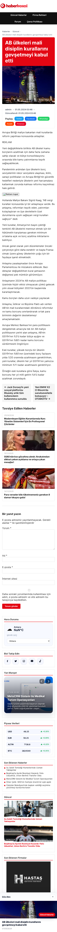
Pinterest (20, 124)
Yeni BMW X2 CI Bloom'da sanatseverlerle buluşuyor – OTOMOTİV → (43, 393)
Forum (18, 21)
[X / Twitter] (15, 661)
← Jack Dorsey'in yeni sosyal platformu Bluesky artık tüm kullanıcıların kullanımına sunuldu (16, 393)
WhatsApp (43, 119)
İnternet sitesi (9, 578)
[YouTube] (32, 661)
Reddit (9, 124)
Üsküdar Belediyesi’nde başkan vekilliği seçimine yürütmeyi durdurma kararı (28, 786)
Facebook (31, 119)
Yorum (6, 528)
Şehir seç (12, 635)
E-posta (7, 567)
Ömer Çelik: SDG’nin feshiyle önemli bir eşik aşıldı (28, 782)
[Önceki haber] (41, 681)
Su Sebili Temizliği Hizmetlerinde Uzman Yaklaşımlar (24, 768)
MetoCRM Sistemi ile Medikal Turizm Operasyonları (29, 779)
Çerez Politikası (34, 21)
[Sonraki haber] (48, 681)
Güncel (16, 31)
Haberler (6, 31)
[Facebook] (7, 661)
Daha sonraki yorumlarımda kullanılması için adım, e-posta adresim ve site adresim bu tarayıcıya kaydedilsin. (26, 597)
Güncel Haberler (19, 15)
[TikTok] (40, 661)
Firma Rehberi (39, 15)
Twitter (19, 119)
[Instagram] (23, 661)
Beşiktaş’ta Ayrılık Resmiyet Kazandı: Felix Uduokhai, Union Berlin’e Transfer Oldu (25, 774)
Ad (4, 555)
